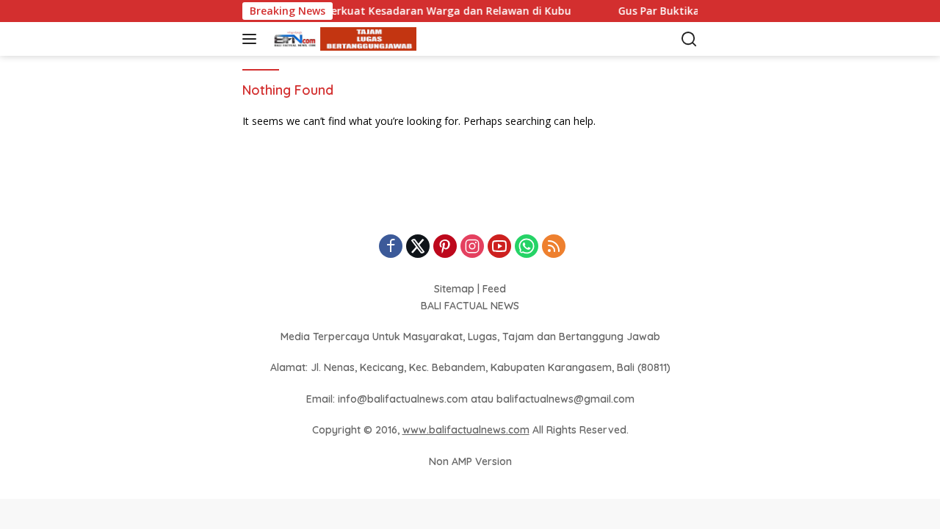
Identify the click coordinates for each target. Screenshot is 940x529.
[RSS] (553, 247)
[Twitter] (418, 247)
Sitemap (454, 288)
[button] (252, 38)
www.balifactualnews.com (465, 429)
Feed (494, 288)
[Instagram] (472, 247)
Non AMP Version (470, 461)
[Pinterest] (445, 247)
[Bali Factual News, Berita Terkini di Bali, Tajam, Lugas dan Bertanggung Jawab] (341, 39)
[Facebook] (390, 247)
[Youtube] (499, 247)
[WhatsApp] (526, 247)
